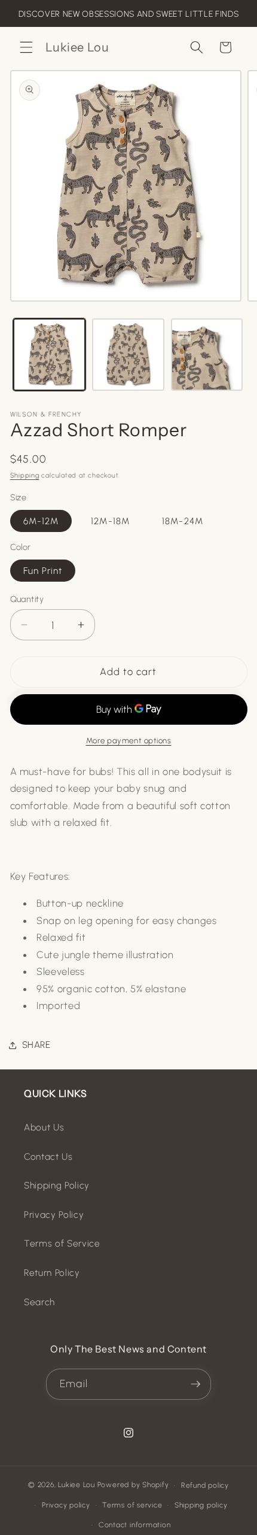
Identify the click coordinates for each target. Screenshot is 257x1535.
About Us (44, 1127)
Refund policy (205, 1485)
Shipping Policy (57, 1185)
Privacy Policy (54, 1214)
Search (39, 1302)
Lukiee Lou (76, 1485)
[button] (26, 47)
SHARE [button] (36, 1044)
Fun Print (43, 570)
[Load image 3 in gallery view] (207, 354)
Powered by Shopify (133, 1485)
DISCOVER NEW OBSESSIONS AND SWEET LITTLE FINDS (128, 14)
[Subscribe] (195, 1384)
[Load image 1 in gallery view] (49, 354)
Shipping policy (201, 1505)
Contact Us (48, 1156)
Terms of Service (62, 1243)
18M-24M (182, 521)
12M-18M (110, 521)
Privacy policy (66, 1505)
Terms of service (132, 1505)
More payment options (129, 740)
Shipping (24, 475)
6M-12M (41, 521)
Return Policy (52, 1272)
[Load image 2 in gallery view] (128, 354)
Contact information (135, 1525)
